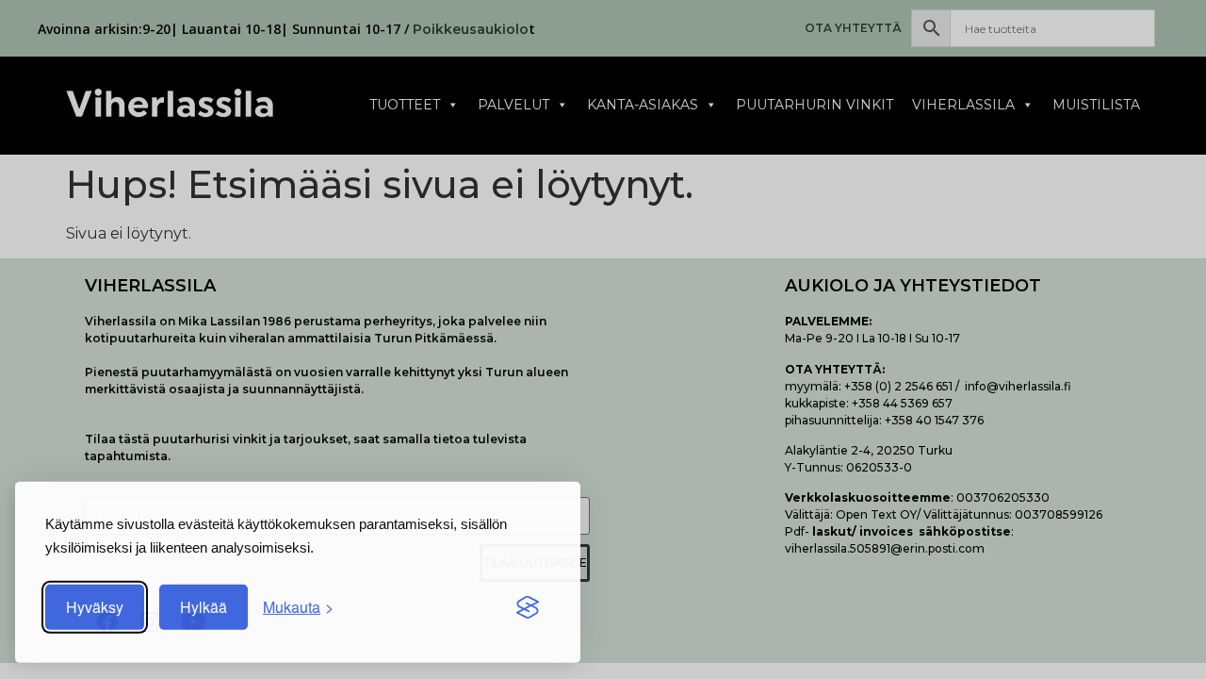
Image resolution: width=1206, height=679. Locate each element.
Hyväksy (94, 608)
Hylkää (203, 608)
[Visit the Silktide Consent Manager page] (527, 608)
